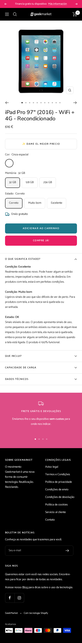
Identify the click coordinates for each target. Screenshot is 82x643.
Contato (50, 519)
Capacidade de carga (20, 368)
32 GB (12, 182)
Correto (14, 203)
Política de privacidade (58, 482)
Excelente (56, 203)
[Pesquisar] (15, 14)
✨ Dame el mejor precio (41, 144)
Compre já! (41, 241)
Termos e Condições (57, 474)
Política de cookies (56, 504)
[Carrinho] (75, 14)
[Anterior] (7, 102)
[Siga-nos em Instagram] (19, 597)
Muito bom (34, 203)
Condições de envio (57, 489)
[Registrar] (67, 550)
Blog (25, 587)
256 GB (47, 182)
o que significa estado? (22, 259)
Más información (57, 4)
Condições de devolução (59, 497)
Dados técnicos (16, 379)
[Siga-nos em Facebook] (10, 597)
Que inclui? (13, 356)
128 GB (30, 182)
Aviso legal (51, 467)
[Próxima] (75, 102)
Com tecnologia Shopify (36, 613)
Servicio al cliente (55, 512)
